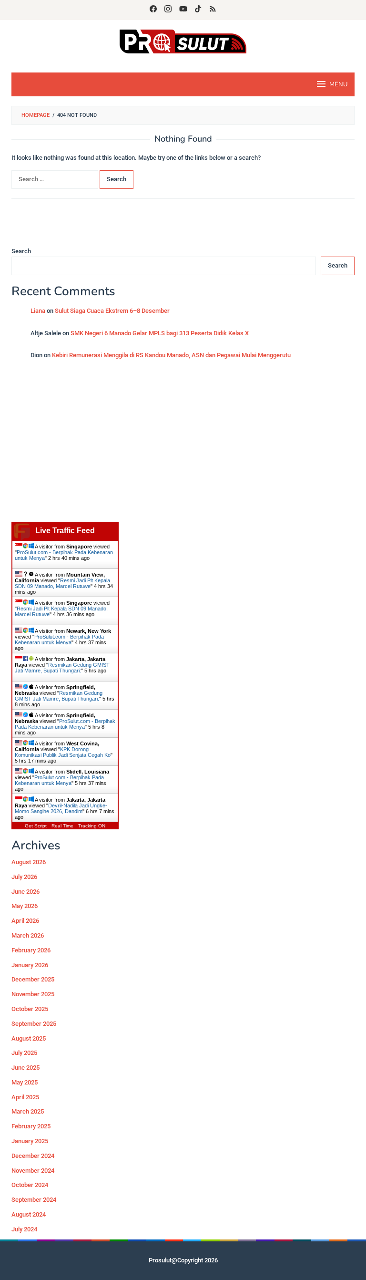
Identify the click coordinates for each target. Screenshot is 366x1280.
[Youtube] (183, 10)
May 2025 (24, 1082)
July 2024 (24, 1229)
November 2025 (32, 994)
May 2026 (24, 905)
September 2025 (33, 1023)
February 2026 (31, 950)
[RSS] (212, 10)
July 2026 (24, 876)
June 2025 (25, 1067)
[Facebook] (153, 10)
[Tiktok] (198, 10)
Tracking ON (91, 825)
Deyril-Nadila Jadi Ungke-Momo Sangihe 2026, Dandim (61, 808)
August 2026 (28, 862)
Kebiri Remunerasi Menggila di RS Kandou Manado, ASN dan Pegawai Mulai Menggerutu (171, 355)
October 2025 (29, 1008)
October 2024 (29, 1184)
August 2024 (28, 1214)
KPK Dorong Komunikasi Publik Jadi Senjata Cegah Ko (63, 752)
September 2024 (33, 1199)
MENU (338, 84)
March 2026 (27, 935)
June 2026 (25, 891)
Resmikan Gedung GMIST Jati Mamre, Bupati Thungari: (62, 667)
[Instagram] (168, 10)
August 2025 (28, 1038)
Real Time (62, 825)
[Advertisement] (183, 445)
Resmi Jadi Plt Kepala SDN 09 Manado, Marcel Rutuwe (62, 583)
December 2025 (32, 979)
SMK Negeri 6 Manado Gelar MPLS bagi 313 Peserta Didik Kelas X (160, 333)
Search (21, 251)
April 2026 (25, 920)
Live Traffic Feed (65, 530)
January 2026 (29, 965)
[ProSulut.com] (183, 40)
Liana (37, 310)
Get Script (36, 825)
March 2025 (27, 1111)
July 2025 (24, 1052)
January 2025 (29, 1141)
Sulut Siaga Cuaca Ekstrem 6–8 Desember (112, 310)
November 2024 (32, 1170)
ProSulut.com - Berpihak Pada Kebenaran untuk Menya (59, 639)
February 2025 (31, 1126)
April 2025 (25, 1097)
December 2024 (32, 1155)
